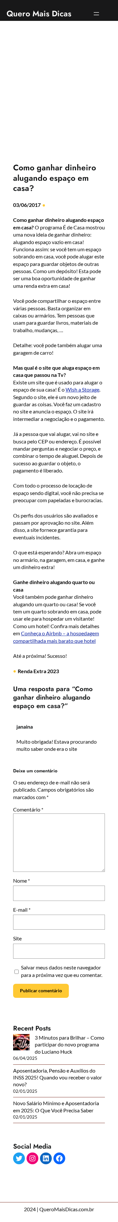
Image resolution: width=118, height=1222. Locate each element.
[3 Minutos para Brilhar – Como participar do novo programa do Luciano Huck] (21, 1043)
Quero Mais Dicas (39, 13)
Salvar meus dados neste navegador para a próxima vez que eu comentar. (61, 971)
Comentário (28, 809)
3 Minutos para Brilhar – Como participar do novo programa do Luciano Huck (69, 1044)
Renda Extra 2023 (38, 671)
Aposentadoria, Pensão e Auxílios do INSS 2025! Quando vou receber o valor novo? (57, 1077)
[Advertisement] (59, 96)
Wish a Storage (82, 389)
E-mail (21, 909)
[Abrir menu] (96, 14)
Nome (21, 880)
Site (17, 938)
